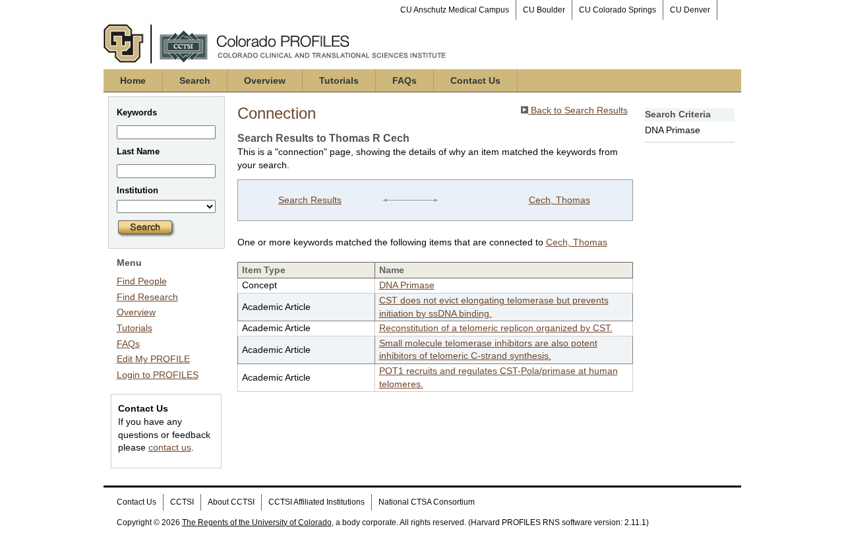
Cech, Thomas (559, 200)
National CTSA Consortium (426, 502)
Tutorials (339, 80)
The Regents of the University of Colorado (257, 522)
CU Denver (690, 10)
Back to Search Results (578, 110)
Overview (265, 80)
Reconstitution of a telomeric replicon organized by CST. (496, 328)
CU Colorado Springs (617, 10)
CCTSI (182, 502)
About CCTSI (231, 502)
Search (194, 80)
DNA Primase (407, 285)
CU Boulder (544, 10)
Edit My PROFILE (153, 359)
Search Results (310, 200)
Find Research (147, 297)
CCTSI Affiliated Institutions (316, 502)
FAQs (404, 80)
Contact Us (475, 80)
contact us (169, 447)
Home (133, 80)
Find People (142, 281)
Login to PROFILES (157, 374)
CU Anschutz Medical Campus (454, 10)
